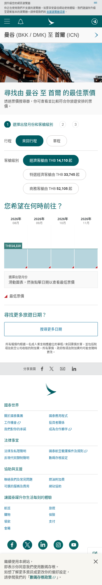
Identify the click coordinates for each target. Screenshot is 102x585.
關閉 (95, 3)
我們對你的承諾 (15, 429)
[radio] (29, 140)
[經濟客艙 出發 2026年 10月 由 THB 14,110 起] (62, 258)
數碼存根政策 (42, 577)
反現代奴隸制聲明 (16, 458)
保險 (52, 515)
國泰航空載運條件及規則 (67, 451)
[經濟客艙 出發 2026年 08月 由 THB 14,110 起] (15, 258)
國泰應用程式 (58, 416)
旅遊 (52, 508)
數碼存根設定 (58, 458)
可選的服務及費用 (16, 486)
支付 (52, 521)
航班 (7, 508)
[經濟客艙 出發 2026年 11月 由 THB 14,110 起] (86, 258)
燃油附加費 (57, 479)
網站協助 (55, 486)
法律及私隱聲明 (15, 451)
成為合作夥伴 (60, 429)
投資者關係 (57, 423)
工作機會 (12, 423)
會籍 (7, 528)
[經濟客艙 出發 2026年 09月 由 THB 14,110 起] (39, 258)
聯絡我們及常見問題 (18, 479)
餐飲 (7, 521)
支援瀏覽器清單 (56, 11)
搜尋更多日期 (51, 329)
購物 (7, 515)
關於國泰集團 (13, 416)
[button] (7, 21)
